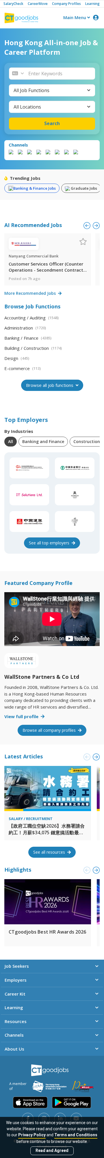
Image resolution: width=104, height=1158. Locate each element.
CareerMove (38, 3)
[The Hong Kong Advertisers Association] (49, 1086)
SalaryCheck (13, 3)
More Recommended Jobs (30, 293)
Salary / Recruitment (31, 818)
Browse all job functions (50, 385)
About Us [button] (14, 1049)
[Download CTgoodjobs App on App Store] (30, 1102)
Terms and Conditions (75, 1135)
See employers (49, 543)
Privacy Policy (32, 1135)
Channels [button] (14, 1035)
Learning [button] (14, 1007)
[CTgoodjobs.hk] (49, 1070)
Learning (92, 3)
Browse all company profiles (50, 730)
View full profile (22, 716)
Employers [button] (16, 980)
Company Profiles (66, 3)
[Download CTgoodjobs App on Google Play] (71, 1102)
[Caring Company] (83, 1086)
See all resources (49, 852)
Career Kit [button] (15, 994)
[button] (60, 73)
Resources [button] (16, 1021)
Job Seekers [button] (17, 966)
